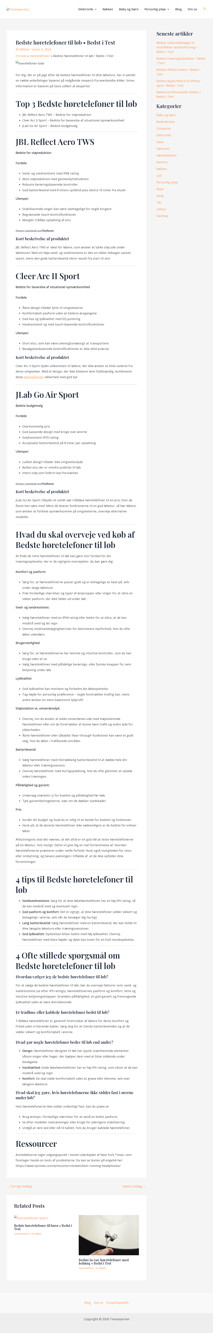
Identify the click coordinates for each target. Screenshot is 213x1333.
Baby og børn (128, 9)
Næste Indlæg (134, 1186)
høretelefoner (34, 377)
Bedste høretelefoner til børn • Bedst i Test (43, 1227)
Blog (178, 9)
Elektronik (85, 9)
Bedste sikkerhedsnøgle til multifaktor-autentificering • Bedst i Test (176, 47)
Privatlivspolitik (117, 1303)
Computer (163, 128)
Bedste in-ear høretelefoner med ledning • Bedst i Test (104, 1261)
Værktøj (162, 216)
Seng (159, 196)
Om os (192, 9)
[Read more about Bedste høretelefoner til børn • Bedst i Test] (31, 1218)
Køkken (108, 9)
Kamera (161, 162)
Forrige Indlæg (19, 1186)
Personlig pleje (155, 9)
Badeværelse (165, 122)
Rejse (160, 189)
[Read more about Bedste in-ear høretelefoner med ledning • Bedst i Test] (109, 1235)
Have (159, 142)
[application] (95, 9)
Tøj (158, 202)
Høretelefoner (21, 1233)
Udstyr (161, 209)
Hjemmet (163, 149)
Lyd (158, 175)
